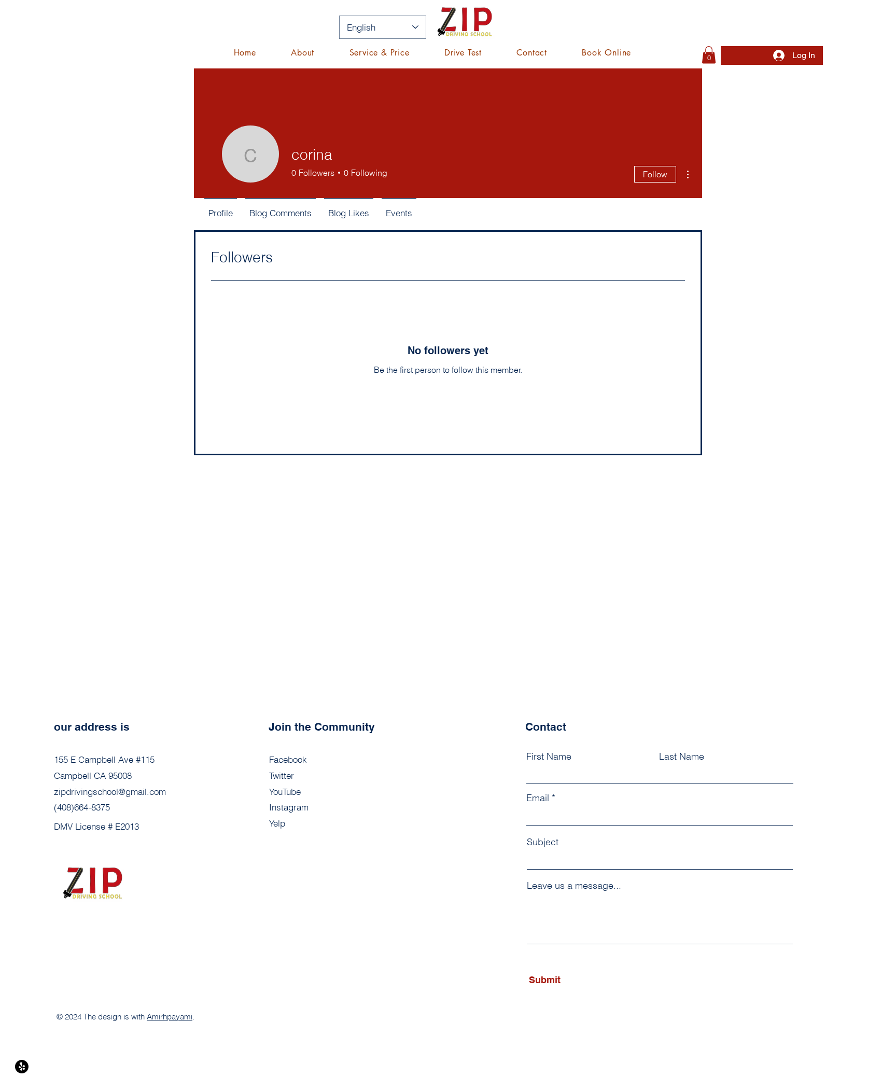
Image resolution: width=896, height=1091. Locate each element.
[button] (379, 52)
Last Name (681, 756)
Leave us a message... (574, 885)
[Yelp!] (22, 1066)
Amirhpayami (169, 1017)
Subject (542, 842)
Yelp (277, 823)
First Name (548, 756)
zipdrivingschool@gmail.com (110, 791)
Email (537, 798)
